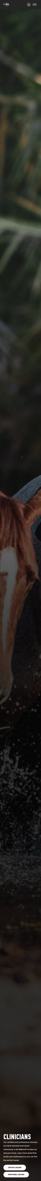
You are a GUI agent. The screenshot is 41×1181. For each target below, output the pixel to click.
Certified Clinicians (14, 1168)
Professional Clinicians (16, 1175)
